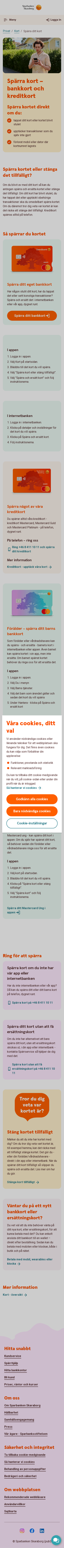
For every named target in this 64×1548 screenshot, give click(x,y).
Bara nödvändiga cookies (32, 811)
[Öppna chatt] (56, 1540)
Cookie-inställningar (32, 823)
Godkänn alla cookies (32, 799)
